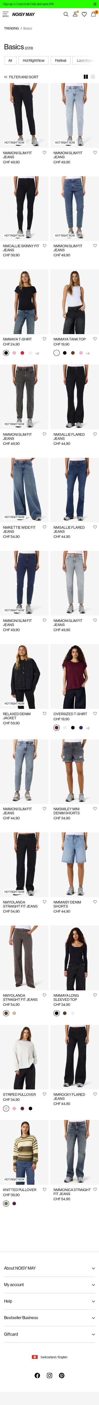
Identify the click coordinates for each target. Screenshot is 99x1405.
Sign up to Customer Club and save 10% (28, 4)
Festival (60, 60)
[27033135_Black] (65, 353)
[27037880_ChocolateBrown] (65, 1014)
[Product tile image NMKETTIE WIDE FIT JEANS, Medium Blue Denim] (24, 490)
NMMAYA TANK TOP (70, 339)
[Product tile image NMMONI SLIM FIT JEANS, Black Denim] (24, 115)
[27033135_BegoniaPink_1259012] (81, 353)
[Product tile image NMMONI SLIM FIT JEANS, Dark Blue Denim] (24, 583)
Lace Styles (85, 60)
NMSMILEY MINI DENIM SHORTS (67, 811)
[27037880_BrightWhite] (73, 1014)
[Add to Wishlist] (44, 152)
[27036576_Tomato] (22, 353)
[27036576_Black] (6, 353)
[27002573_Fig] (57, 728)
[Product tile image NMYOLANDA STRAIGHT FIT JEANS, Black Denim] (24, 864)
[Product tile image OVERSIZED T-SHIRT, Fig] (75, 676)
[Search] (66, 14)
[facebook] (37, 1375)
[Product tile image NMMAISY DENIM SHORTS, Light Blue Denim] (75, 864)
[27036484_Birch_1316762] (6, 1109)
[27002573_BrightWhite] (65, 728)
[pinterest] (62, 1375)
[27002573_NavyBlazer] (81, 728)
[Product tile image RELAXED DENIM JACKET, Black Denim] (24, 676)
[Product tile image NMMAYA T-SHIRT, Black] (24, 301)
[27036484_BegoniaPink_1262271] (14, 1109)
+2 (37, 353)
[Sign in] (75, 14)
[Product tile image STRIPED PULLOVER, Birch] (24, 1057)
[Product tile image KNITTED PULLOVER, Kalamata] (24, 1152)
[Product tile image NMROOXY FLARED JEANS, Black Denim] (75, 1057)
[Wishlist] (84, 14)
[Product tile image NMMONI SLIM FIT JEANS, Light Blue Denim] (75, 115)
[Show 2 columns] (86, 77)
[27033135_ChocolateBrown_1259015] (73, 353)
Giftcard (11, 1334)
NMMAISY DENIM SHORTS (67, 904)
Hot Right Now (33, 60)
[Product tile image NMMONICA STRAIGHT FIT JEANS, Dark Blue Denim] (75, 1152)
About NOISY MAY (20, 1268)
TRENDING (11, 28)
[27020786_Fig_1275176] (14, 1204)
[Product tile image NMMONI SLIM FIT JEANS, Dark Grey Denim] (24, 397)
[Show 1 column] (93, 77)
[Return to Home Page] (23, 14)
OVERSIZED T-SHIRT (70, 714)
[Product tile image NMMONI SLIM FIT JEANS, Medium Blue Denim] (75, 208)
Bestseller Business (21, 1317)
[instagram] (49, 1375)
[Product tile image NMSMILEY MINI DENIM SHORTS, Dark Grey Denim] (75, 771)
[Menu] (5, 14)
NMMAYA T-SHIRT (17, 339)
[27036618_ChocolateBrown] (6, 1014)
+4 (88, 353)
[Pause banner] (95, 4)
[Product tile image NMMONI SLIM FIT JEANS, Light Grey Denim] (75, 583)
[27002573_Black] (73, 728)
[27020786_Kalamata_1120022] (6, 1204)
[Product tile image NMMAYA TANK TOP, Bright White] (75, 301)
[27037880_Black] (57, 1014)
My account (14, 1284)
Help (8, 1301)
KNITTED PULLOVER (19, 1190)
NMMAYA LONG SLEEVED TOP (66, 997)
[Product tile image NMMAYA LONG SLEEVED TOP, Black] (75, 958)
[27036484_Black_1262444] (30, 1109)
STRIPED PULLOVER (19, 1094)
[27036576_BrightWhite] (30, 353)
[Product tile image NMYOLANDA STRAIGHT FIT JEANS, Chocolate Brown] (24, 958)
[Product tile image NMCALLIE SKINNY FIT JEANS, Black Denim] (24, 208)
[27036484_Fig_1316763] (22, 1109)
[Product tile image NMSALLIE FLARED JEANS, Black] (75, 397)
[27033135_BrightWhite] (57, 353)
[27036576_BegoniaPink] (14, 353)
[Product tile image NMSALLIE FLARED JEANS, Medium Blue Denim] (75, 490)
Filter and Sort (24, 77)
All (10, 60)
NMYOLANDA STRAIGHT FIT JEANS (20, 904)
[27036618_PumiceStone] (14, 1014)
